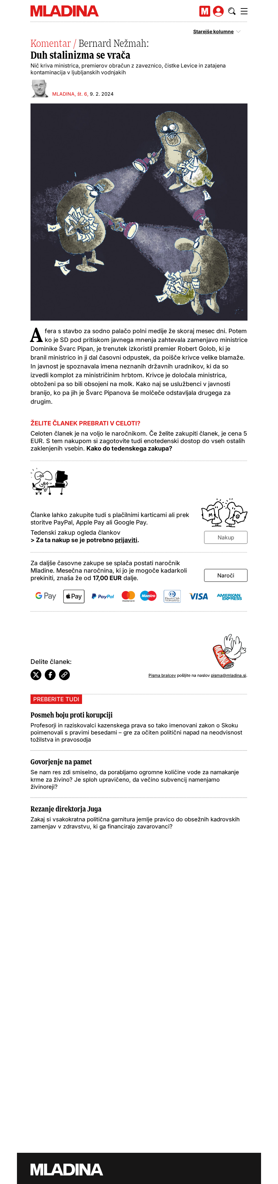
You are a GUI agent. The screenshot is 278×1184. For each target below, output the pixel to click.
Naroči (225, 575)
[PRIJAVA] (218, 11)
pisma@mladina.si (228, 675)
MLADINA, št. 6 (69, 94)
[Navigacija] (244, 11)
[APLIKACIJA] (204, 11)
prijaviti (126, 539)
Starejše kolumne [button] (213, 31)
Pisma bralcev (162, 675)
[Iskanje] (231, 11)
